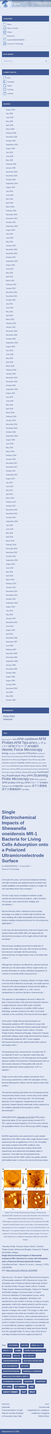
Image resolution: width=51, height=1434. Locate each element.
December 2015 (11, 548)
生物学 (32, 1386)
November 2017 (11, 467)
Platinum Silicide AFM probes (26, 772)
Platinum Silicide (10, 772)
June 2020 (9, 354)
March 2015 (10, 580)
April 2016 (9, 537)
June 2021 (9, 308)
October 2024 (11, 180)
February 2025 (11, 164)
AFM (15, 739)
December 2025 (11, 137)
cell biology (12, 753)
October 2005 (11, 673)
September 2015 (12, 560)
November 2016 (11, 514)
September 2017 (12, 475)
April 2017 (9, 494)
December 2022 (11, 249)
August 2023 (10, 230)
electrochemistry (10, 1366)
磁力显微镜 (25, 789)
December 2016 (11, 510)
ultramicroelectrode (12, 1381)
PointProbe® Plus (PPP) (20, 775)
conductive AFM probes (26, 753)
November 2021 (11, 296)
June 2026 (9, 117)
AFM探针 (33, 746)
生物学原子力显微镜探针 (10, 1392)
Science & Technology (15, 44)
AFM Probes (13, 1345)
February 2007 (11, 649)
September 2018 (12, 436)
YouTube (10, 90)
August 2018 (10, 440)
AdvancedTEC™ (7, 739)
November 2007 (11, 642)
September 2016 (12, 521)
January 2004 (11, 684)
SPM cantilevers (40, 779)
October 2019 (11, 385)
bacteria (6, 1355)
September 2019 (12, 389)
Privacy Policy (9, 716)
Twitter (9, 86)
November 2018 (11, 428)
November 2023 (11, 218)
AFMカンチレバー (37, 1345)
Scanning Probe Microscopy (25, 777)
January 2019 (11, 420)
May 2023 (9, 242)
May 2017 (9, 490)
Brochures (10, 36)
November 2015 (11, 552)
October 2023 (11, 222)
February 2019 (11, 416)
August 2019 (10, 393)
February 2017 (11, 502)
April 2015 (9, 576)
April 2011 (9, 634)
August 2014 (10, 607)
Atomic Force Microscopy (22, 750)
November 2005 (11, 669)
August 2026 (10, 110)
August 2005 (10, 677)
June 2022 (9, 269)
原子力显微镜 (39, 785)
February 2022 (11, 284)
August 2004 (10, 681)
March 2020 (10, 366)
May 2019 (9, 405)
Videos (9, 32)
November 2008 (11, 638)
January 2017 (11, 506)
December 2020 (11, 331)
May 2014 (9, 615)
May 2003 (9, 696)
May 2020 (9, 358)
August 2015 (10, 564)
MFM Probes (6, 769)
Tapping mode (7, 786)
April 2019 (9, 409)
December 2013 (11, 622)
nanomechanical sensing (29, 769)
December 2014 (11, 591)
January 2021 (11, 327)
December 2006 (11, 653)
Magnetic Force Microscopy (11, 760)
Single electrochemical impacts (16, 1376)
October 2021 (11, 300)
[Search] (46, 61)
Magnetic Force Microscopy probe (33, 760)
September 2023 (12, 226)
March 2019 (10, 413)
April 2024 (9, 203)
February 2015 (11, 583)
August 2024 (10, 187)
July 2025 (9, 152)
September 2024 (12, 183)
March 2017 (10, 498)
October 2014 (11, 599)
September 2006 (12, 661)
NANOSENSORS (43, 769)
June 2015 (9, 568)
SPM (31, 779)
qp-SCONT (30, 1117)
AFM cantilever (27, 739)
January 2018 (11, 459)
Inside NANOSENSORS (16, 40)
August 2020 (10, 347)
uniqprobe (18, 786)
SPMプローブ (32, 782)
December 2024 (11, 172)
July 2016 (9, 525)
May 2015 (9, 572)
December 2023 (11, 214)
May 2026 (9, 121)
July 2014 (9, 611)
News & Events (12, 28)
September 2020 (12, 343)
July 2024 (9, 191)
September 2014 (12, 603)
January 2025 (11, 168)
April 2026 (9, 125)
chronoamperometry (11, 1361)
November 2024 (11, 176)
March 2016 (10, 541)
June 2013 (9, 626)
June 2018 (9, 444)
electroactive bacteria (33, 1361)
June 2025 (9, 156)
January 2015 (11, 587)
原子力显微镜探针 (12, 789)
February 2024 (11, 211)
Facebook (10, 82)
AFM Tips (21, 743)
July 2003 (9, 692)
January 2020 (11, 374)
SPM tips (20, 783)
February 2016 (11, 545)
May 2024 (9, 199)
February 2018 (11, 455)
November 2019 (11, 381)
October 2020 (11, 339)
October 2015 (11, 556)
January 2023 (11, 246)
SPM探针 (44, 782)
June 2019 (9, 401)
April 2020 (9, 362)
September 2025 (12, 145)
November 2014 (11, 595)
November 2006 (11, 657)
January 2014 (11, 618)
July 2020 (9, 350)
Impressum (8, 719)
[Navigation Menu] (46, 4)
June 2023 (9, 238)
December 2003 (11, 688)
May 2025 (9, 160)
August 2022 (10, 265)
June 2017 (9, 486)
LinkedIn (10, 93)
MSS (18, 769)
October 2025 (11, 141)
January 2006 (11, 665)
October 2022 (11, 257)
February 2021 (11, 323)
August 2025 (10, 148)
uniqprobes (28, 786)
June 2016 (9, 529)
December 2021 (11, 292)
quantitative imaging (11, 1371)
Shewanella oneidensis (32, 1371)
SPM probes (9, 782)
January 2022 (11, 288)
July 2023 (9, 234)
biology (5, 753)
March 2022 (10, 281)
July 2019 (9, 397)
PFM (3, 772)
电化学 (24, 1392)
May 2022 (9, 273)
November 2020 (11, 335)
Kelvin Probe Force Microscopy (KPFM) (15, 756)
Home (9, 24)
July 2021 (9, 304)
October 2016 (11, 517)
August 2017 (10, 479)
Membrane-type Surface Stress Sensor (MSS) (29, 766)
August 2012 (10, 630)
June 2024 (9, 195)
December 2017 (11, 463)
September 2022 (12, 261)
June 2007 (9, 646)
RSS (9, 78)
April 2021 (9, 315)
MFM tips (13, 769)
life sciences (39, 756)
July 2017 (9, 482)
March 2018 (10, 451)
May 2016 (9, 533)
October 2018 (11, 432)
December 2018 (11, 424)
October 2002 (11, 700)
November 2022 (11, 253)
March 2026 (10, 129)
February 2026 (11, 133)
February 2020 (11, 370)
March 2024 (10, 207)
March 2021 (10, 319)
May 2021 (9, 312)
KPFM (31, 756)
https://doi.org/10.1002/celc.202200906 (21, 1270)
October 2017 (11, 471)
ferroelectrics (41, 753)
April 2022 (9, 277)
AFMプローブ (17, 746)
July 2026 (9, 114)
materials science (24, 763)
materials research (9, 763)
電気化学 (32, 1392)
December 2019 (11, 378)
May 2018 (9, 448)
